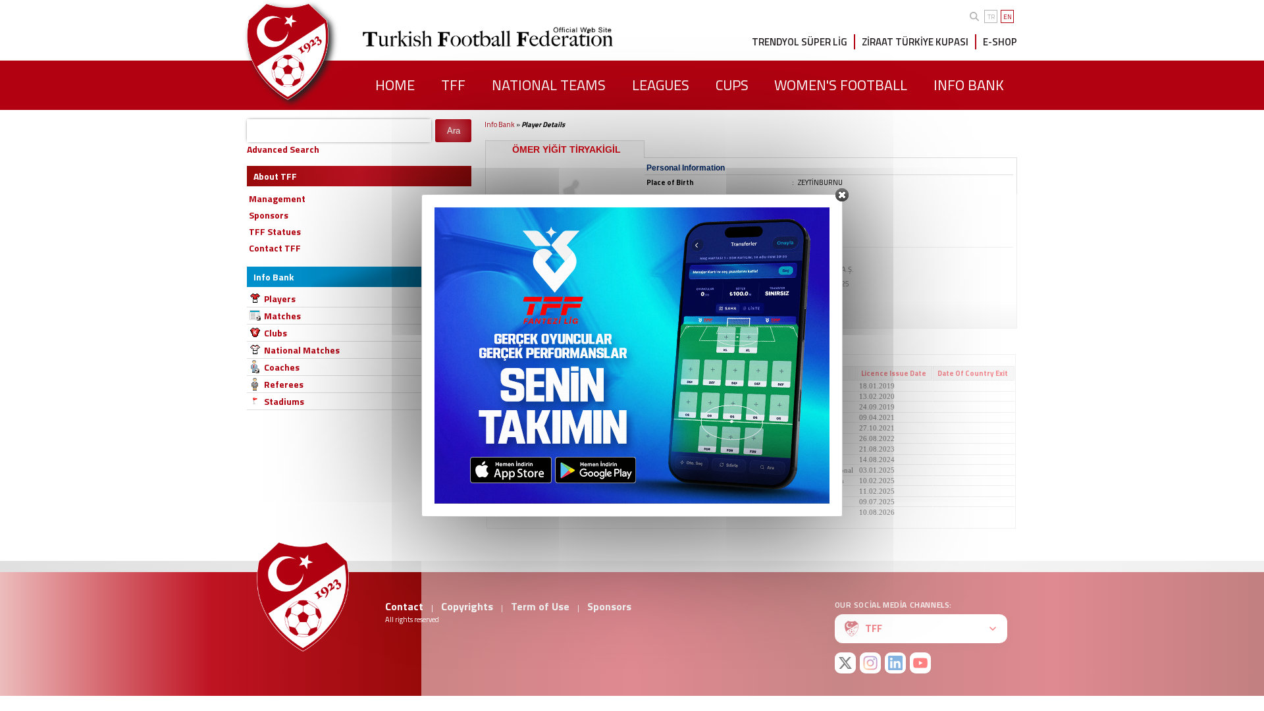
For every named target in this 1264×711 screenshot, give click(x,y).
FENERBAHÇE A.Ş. (521, 491)
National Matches (302, 350)
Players (280, 298)
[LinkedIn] (895, 662)
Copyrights (467, 606)
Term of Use (540, 606)
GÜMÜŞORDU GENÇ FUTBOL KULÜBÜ (555, 386)
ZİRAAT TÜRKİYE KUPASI (915, 41)
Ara (453, 131)
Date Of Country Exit (972, 373)
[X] (845, 662)
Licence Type (808, 373)
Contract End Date (742, 373)
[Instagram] (870, 662)
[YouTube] (920, 662)
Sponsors (609, 606)
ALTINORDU (511, 396)
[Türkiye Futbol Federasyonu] (309, 51)
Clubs (275, 333)
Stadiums (284, 401)
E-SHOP (1000, 41)
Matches (282, 316)
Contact (404, 606)
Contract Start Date (663, 373)
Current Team (516, 373)
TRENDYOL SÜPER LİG (799, 41)
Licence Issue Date (893, 373)
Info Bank (500, 124)
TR (991, 17)
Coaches (282, 367)
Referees (283, 384)
